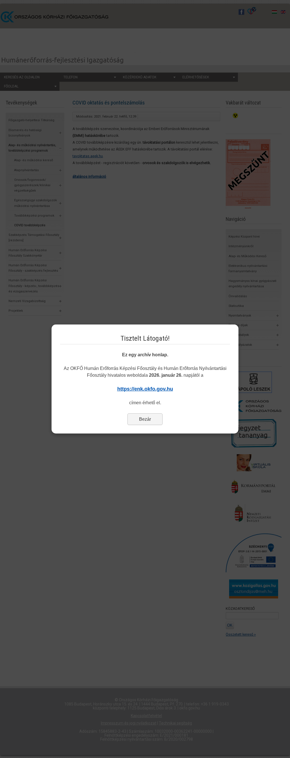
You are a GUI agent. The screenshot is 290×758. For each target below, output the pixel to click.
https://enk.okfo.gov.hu (145, 389)
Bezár (145, 419)
